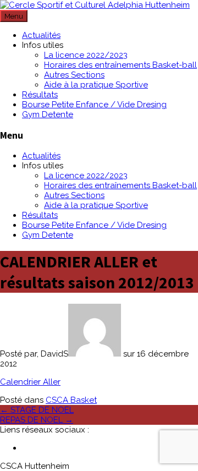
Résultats (40, 95)
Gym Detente (47, 114)
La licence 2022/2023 (86, 55)
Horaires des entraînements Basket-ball (120, 65)
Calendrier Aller (30, 382)
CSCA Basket (71, 400)
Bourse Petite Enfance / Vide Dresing (94, 104)
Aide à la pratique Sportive (96, 85)
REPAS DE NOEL (36, 420)
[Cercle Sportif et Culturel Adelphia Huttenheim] (95, 5)
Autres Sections (74, 75)
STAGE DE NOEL (37, 410)
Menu (13, 16)
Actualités (41, 35)
